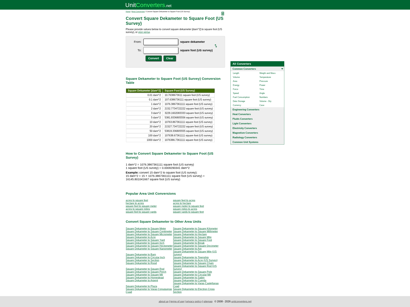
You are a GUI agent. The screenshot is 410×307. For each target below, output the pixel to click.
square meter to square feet (188, 206)
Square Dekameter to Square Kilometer (195, 228)
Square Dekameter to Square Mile (192, 237)
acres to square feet (137, 200)
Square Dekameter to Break (189, 243)
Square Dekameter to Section (142, 260)
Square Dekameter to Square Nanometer (149, 248)
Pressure (263, 81)
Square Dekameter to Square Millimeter (195, 231)
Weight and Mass (267, 73)
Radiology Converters (245, 137)
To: (139, 50)
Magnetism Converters (245, 132)
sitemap (208, 301)
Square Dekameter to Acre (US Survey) (195, 260)
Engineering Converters (246, 109)
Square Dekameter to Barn (141, 254)
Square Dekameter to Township (191, 257)
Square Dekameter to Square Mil (144, 274)
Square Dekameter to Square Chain (193, 263)
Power (262, 85)
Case (261, 105)
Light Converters (242, 123)
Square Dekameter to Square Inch (145, 243)
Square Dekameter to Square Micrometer (149, 234)
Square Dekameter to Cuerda (189, 280)
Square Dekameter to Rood (141, 263)
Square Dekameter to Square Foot (192, 240)
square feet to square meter (141, 206)
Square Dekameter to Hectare (190, 234)
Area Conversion (138, 11)
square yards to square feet (188, 212)
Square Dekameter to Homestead (145, 277)
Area (235, 81)
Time (261, 89)
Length (236, 73)
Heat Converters (242, 114)
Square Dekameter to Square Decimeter (195, 246)
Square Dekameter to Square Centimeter (149, 231)
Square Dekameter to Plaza (141, 286)
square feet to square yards (141, 212)
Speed (236, 93)
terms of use (177, 301)
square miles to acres (185, 209)
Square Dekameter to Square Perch (146, 271)
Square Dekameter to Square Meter (146, 228)
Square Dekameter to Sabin (189, 277)
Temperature (265, 77)
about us (163, 301)
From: (137, 41)
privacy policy (194, 301)
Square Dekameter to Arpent (142, 280)
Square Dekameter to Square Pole (192, 271)
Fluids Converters (243, 118)
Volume (236, 77)
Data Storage (239, 101)
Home (128, 11)
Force (235, 89)
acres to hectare (182, 203)
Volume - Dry (265, 101)
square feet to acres (184, 200)
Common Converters (244, 68)
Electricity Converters (245, 128)
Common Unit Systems (245, 142)
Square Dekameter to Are (187, 248)
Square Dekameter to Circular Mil (192, 274)
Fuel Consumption (241, 97)
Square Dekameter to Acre (141, 237)
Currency (237, 105)
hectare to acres (135, 203)
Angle (262, 93)
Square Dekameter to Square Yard (145, 240)
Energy (236, 85)
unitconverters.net (241, 301)
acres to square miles (138, 209)
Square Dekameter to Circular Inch (145, 257)
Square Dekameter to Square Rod (145, 269)
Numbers (263, 97)
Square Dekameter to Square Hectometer (149, 246)
